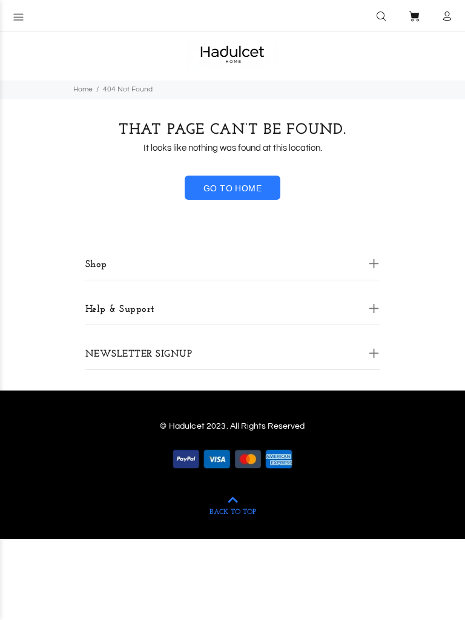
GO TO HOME (232, 188)
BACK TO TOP (232, 512)
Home (83, 89)
